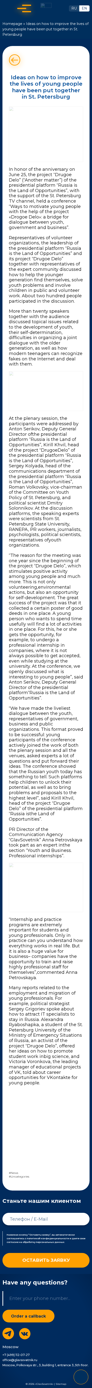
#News (13, 1173)
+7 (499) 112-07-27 (16, 1355)
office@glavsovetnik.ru (19, 1360)
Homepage (12, 24)
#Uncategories (19, 1176)
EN (84, 8)
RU (74, 8)
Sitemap (61, 1384)
